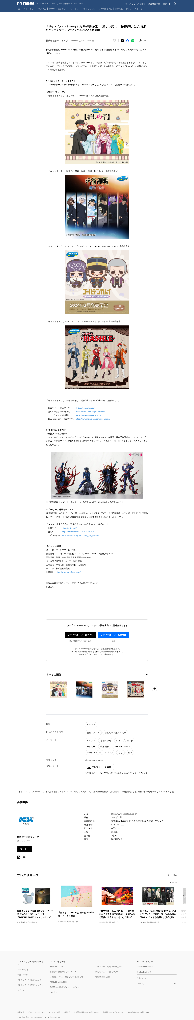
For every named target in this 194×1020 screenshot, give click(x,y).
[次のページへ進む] (154, 688)
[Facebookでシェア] (127, 40)
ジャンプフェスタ (124, 740)
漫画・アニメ (93, 732)
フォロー (24, 849)
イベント (91, 724)
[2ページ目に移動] (147, 674)
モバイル (42, 9)
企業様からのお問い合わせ (113, 1012)
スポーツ (138, 9)
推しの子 (91, 746)
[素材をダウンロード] (140, 40)
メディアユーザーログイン (80, 635)
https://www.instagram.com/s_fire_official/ (80, 535)
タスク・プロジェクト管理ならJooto (108, 966)
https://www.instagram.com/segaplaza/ (93, 419)
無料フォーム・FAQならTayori (106, 972)
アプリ (52, 9)
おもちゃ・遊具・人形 (115, 732)
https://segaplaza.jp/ (85, 408)
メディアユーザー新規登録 (113, 635)
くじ (120, 752)
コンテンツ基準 (54, 1012)
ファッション (89, 9)
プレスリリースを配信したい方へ (30, 985)
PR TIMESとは (22, 969)
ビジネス (119, 9)
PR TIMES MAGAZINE (58, 982)
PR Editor (53, 992)
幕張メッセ (105, 740)
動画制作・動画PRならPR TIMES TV (63, 972)
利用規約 (66, 1012)
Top (19, 9)
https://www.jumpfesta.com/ (68, 572)
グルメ (129, 9)
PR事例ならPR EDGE (102, 977)
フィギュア (108, 752)
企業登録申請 (154, 3)
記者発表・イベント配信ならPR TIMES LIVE (66, 977)
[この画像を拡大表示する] (58, 689)
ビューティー (75, 9)
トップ (21, 792)
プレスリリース (35, 792)
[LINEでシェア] (132, 40)
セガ (130, 752)
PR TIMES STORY (56, 966)
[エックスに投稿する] (122, 40)
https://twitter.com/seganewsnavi (90, 411)
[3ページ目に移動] (173, 882)
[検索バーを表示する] (175, 4)
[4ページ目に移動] (175, 882)
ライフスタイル (105, 9)
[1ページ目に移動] (146, 674)
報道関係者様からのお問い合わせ (86, 1012)
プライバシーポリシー (36, 1012)
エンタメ (62, 9)
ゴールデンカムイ (122, 746)
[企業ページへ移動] (26, 822)
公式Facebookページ (145, 966)
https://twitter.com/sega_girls (88, 415)
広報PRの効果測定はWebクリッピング (64, 987)
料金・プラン (22, 975)
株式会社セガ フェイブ (55, 792)
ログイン (167, 3)
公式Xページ (141, 978)
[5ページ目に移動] (176, 882)
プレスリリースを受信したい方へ (30, 980)
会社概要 (20, 1012)
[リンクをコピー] (145, 40)
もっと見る (172, 875)
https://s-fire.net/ (69, 528)
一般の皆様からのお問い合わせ (138, 1012)
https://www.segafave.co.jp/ (124, 814)
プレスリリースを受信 (135, 3)
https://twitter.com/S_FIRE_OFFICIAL (79, 532)
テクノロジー (29, 9)
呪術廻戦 (104, 746)
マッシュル (92, 752)
